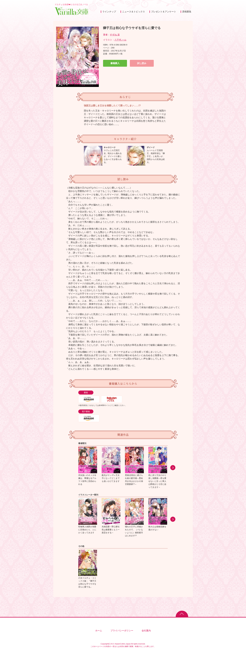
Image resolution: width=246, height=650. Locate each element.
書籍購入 (115, 63)
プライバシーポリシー (121, 630)
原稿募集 (186, 11)
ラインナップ (109, 11)
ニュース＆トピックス (133, 11)
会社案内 (146, 630)
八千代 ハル (120, 40)
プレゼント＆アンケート (163, 11)
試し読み (141, 63)
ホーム (98, 630)
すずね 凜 (115, 34)
